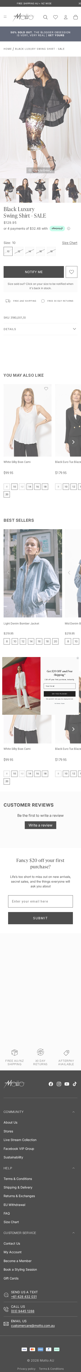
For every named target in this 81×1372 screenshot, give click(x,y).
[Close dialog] (78, 658)
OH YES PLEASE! (59, 694)
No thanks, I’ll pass (59, 703)
